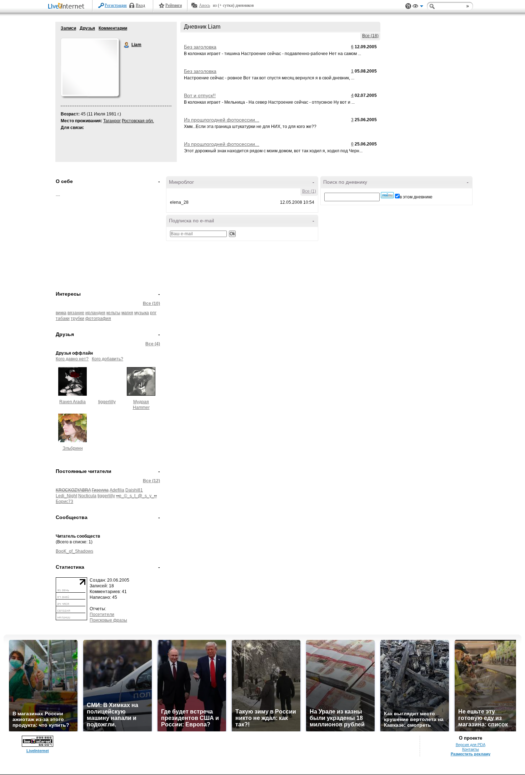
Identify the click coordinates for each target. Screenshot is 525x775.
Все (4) (152, 343)
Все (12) (151, 480)
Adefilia (117, 490)
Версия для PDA (470, 744)
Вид (417, 7)
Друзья (87, 28)
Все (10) (151, 303)
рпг (153, 312)
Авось (204, 5)
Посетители (102, 614)
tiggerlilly (107, 401)
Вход (140, 5)
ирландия (95, 312)
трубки (77, 318)
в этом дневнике (416, 196)
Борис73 (64, 501)
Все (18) (370, 35)
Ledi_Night (66, 495)
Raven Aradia (72, 401)
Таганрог (112, 120)
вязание (76, 312)
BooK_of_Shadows (74, 551)
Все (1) (309, 191)
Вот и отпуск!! (200, 95)
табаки (63, 318)
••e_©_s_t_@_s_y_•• (136, 495)
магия (127, 312)
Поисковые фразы (108, 620)
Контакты (470, 749)
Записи (68, 28)
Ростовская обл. (138, 120)
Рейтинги (173, 5)
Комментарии (113, 28)
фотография (98, 318)
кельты (113, 312)
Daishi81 (134, 490)
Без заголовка (200, 47)
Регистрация (116, 5)
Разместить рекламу (470, 754)
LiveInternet (67, 6)
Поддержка (408, 6)
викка (61, 312)
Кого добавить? (107, 358)
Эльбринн (72, 448)
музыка (141, 312)
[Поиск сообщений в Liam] (387, 195)
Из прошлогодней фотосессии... (221, 120)
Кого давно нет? (72, 358)
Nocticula (87, 495)
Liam (127, 45)
